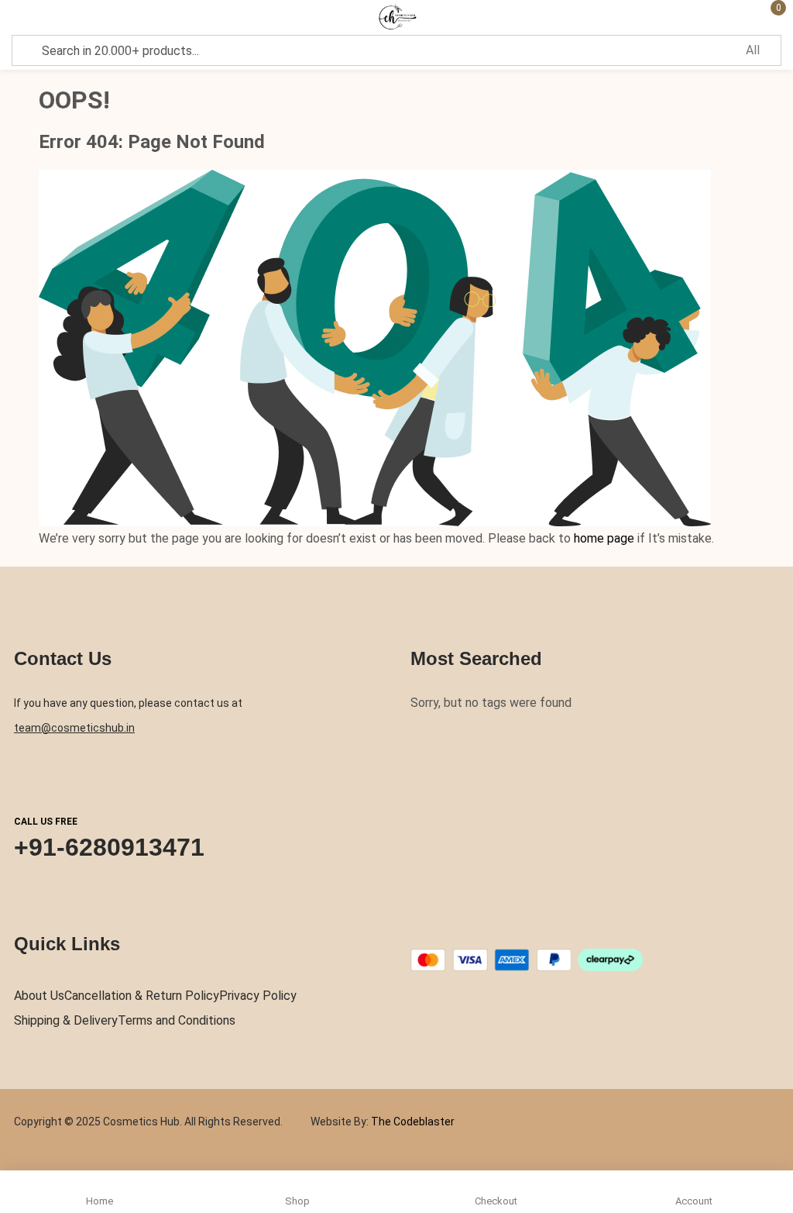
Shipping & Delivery (66, 1020)
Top (776, 1118)
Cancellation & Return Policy (141, 995)
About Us (39, 995)
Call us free (45, 821)
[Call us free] (28, 776)
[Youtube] (506, 930)
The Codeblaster (412, 1121)
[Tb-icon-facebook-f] (415, 930)
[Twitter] (446, 930)
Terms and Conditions (176, 1020)
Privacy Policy (258, 995)
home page (604, 538)
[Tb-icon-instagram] (476, 930)
